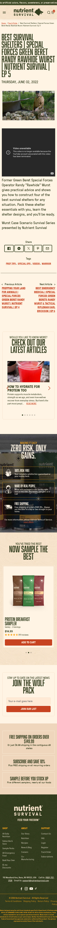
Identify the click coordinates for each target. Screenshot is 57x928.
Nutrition (25, 838)
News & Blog (26, 847)
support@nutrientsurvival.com (35, 880)
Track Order (46, 852)
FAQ (42, 838)
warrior (46, 263)
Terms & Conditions (13, 901)
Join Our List (28, 709)
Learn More (28, 521)
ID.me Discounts (6, 866)
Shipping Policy (29, 901)
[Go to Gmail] (47, 248)
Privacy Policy (54, 903)
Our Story (25, 833)
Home (4, 23)
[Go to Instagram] (26, 889)
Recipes (24, 842)
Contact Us (46, 833)
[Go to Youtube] (31, 889)
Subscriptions (47, 856)
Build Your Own (8, 860)
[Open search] (49, 12)
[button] (53, 12)
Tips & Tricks (12, 23)
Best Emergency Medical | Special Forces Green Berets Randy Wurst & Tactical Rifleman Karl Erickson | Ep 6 (44, 299)
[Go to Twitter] (28, 248)
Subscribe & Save (7, 842)
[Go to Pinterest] (38, 248)
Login (43, 842)
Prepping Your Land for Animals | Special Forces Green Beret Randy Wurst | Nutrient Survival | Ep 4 (13, 297)
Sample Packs (8, 848)
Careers (24, 852)
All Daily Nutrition (6, 835)
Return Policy (43, 901)
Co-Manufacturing (27, 858)
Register (44, 847)
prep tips (11, 263)
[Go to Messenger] (19, 248)
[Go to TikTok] (35, 889)
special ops (24, 263)
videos (36, 263)
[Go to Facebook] (9, 248)
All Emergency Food (8, 854)
